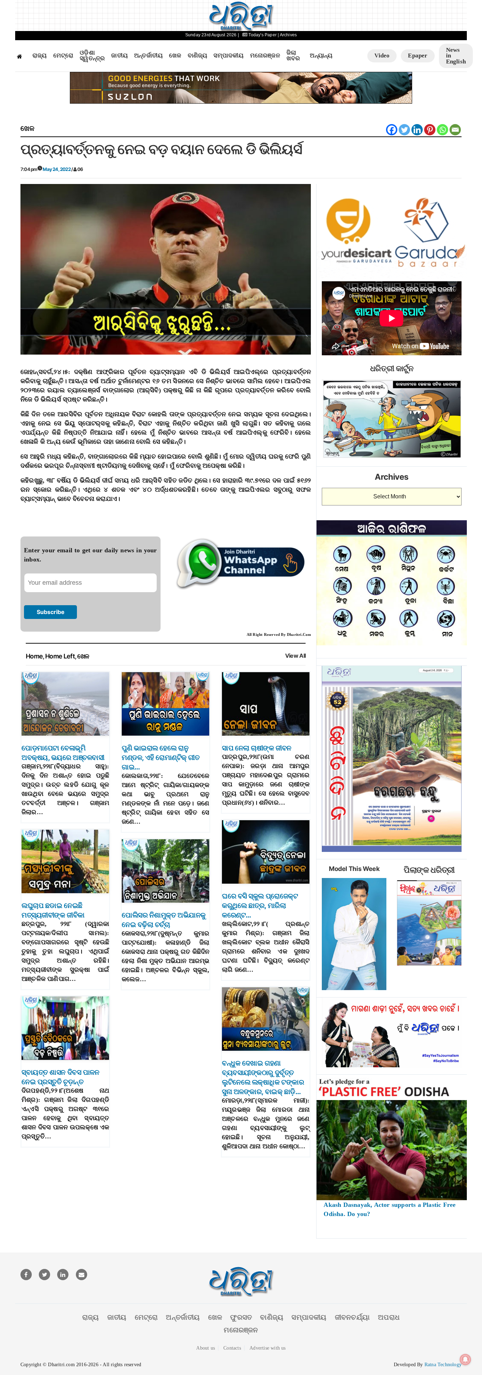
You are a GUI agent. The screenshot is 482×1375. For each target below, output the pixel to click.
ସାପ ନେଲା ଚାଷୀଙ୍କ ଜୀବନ (256, 748)
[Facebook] (391, 129)
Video (382, 55)
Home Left (60, 656)
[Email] (455, 129)
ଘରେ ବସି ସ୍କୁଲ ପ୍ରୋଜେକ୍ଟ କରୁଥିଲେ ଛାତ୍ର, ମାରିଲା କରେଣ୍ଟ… (260, 905)
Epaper (417, 55)
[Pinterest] (429, 129)
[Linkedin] (417, 129)
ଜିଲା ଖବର (293, 56)
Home (34, 656)
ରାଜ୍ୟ (39, 56)
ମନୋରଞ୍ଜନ (265, 56)
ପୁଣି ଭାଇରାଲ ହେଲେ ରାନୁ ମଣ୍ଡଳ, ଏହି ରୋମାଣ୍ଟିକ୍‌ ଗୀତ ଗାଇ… (160, 757)
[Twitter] (404, 129)
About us (205, 1348)
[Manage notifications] (465, 1359)
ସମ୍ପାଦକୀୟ (228, 56)
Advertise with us (267, 1348)
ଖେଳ (175, 56)
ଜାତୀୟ (119, 56)
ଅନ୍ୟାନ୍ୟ (321, 56)
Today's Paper (262, 34)
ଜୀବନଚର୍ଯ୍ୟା (352, 1317)
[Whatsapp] (442, 129)
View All (295, 655)
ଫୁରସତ (241, 1317)
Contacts (232, 1348)
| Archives (287, 34)
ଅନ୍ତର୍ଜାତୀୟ (148, 56)
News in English (456, 56)
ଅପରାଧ (389, 1317)
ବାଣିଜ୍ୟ (197, 56)
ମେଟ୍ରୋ (63, 56)
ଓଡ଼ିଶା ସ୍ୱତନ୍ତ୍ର (92, 56)
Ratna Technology (443, 1364)
